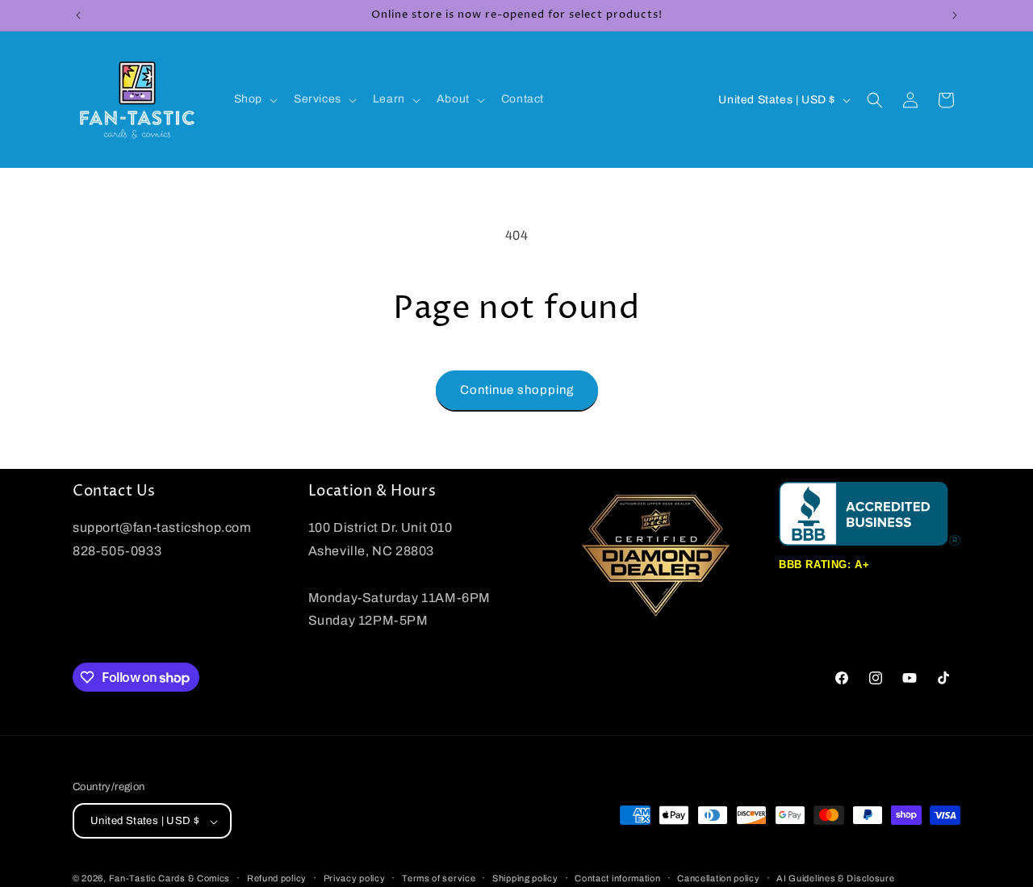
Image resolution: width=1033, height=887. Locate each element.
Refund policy (277, 878)
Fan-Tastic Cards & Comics (170, 879)
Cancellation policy (718, 878)
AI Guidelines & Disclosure (835, 878)
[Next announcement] (954, 15)
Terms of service (438, 878)
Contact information (617, 878)
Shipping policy (525, 878)
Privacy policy (355, 878)
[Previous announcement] (78, 15)
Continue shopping (517, 389)
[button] (254, 99)
